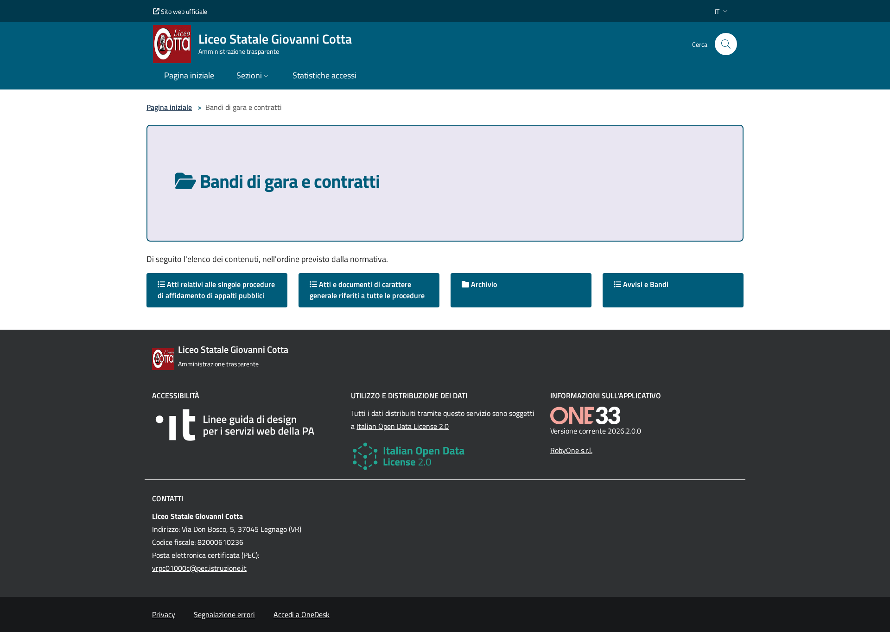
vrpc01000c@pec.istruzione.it (199, 568)
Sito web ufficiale (183, 11)
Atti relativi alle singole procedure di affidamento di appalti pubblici (216, 290)
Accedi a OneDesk (301, 614)
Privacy (163, 614)
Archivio (483, 284)
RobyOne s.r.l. (571, 450)
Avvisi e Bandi (644, 284)
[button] (722, 11)
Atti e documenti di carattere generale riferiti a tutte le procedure (367, 290)
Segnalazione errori (224, 614)
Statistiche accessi (324, 75)
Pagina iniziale (169, 107)
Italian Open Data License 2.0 (402, 426)
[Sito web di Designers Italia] (246, 425)
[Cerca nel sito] (726, 44)
